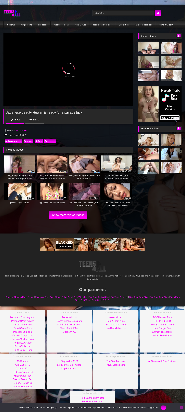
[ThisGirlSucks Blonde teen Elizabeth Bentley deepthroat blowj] (171, 76)
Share (35, 119)
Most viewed (80, 25)
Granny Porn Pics (23, 383)
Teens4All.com (69, 317)
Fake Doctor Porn (23, 350)
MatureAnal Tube (23, 376)
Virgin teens (26, 25)
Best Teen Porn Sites (138, 297)
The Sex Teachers (116, 361)
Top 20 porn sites (116, 321)
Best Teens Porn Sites (102, 25)
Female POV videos (22, 324)
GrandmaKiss (23, 368)
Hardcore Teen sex (143, 25)
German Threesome (162, 332)
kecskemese (20, 130)
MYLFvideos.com (116, 365)
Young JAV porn (165, 25)
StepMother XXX (69, 361)
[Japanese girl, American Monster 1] (148, 154)
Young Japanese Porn (162, 324)
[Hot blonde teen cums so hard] (171, 62)
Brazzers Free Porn (116, 324)
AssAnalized (115, 317)
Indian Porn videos (162, 335)
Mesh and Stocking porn (22, 317)
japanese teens (14, 141)
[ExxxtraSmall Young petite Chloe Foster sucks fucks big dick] (171, 48)
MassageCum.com (22, 332)
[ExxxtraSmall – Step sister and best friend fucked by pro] (171, 168)
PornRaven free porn (92, 401)
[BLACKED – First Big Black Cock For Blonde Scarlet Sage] (171, 140)
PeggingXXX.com (23, 342)
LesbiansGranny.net (22, 372)
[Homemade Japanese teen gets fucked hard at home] (171, 154)
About (16, 119)
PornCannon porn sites (92, 398)
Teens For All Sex (69, 328)
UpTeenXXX (69, 332)
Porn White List (80, 297)
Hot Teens (42, 25)
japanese (51, 141)
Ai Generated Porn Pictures (162, 361)
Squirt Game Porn (23, 328)
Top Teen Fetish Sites (99, 297)
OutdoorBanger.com (22, 335)
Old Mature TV (22, 365)
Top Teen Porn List (119, 297)
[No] (181, 407)
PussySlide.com (22, 346)
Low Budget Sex (162, 328)
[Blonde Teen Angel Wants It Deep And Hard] (148, 76)
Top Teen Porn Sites (159, 297)
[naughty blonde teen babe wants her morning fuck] (148, 62)
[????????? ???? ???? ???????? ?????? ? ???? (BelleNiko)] (148, 168)
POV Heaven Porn (162, 317)
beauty (29, 141)
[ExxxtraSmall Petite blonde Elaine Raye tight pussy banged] (148, 140)
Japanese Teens (61, 25)
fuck (40, 141)
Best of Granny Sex (23, 379)
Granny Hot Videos (23, 386)
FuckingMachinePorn (23, 339)
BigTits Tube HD (162, 321)
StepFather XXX (69, 368)
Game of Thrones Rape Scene (19, 297)
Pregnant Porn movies (22, 321)
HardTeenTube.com (116, 328)
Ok (163, 407)
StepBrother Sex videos (69, 365)
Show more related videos (68, 214)
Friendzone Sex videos (69, 324)
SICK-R (106, 300)
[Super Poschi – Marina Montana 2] (148, 48)
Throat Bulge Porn (63, 297)
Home (12, 25)
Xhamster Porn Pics (44, 297)
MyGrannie (22, 361)
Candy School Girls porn (69, 321)
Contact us (124, 25)
